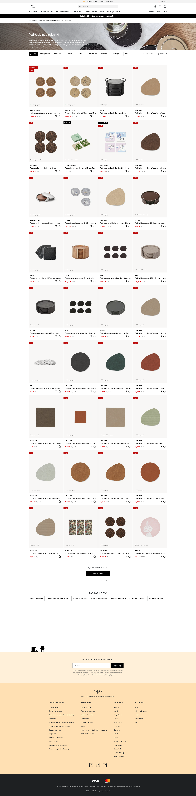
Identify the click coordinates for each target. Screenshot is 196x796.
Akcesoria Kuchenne (88, 711)
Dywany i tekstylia (90, 12)
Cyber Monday (119, 753)
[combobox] (162, 1)
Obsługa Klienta (54, 707)
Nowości (151, 12)
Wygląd (116, 54)
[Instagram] (98, 764)
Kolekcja (104, 54)
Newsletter (52, 718)
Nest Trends (118, 745)
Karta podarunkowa (87, 734)
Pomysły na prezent (120, 741)
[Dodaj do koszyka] (60, 116)
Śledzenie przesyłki (55, 730)
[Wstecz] (29, 598)
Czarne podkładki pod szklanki (58, 598)
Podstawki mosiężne (80, 598)
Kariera (137, 715)
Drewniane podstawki (137, 598)
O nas (136, 707)
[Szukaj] (80, 6)
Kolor (80, 54)
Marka (70, 54)
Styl (126, 54)
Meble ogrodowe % (113, 12)
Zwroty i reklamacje (55, 711)
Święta (116, 734)
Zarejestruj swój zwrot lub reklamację (61, 715)
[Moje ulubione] (160, 6)
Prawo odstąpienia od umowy (59, 749)
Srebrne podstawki (36, 598)
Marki (158, 12)
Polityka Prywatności (56, 737)
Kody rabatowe (119, 756)
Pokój (116, 737)
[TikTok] (104, 764)
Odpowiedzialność (141, 711)
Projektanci (118, 715)
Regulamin (52, 734)
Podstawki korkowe (156, 598)
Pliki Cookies (53, 741)
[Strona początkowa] (32, 6)
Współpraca (139, 718)
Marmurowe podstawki (99, 598)
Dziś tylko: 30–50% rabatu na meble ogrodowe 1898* (98, 16)
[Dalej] (167, 598)
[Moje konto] (155, 6)
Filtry (34, 54)
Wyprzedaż (118, 722)
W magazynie (45, 54)
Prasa (136, 722)
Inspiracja (117, 707)
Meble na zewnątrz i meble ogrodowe (94, 730)
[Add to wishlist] (56, 116)
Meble (102, 12)
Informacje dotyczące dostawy (59, 726)
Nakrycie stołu (34, 12)
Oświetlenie (77, 12)
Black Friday (118, 749)
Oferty (165, 12)
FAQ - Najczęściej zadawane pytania (61, 722)
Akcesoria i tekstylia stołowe (47, 20)
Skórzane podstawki (118, 598)
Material (92, 54)
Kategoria (57, 54)
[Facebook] (91, 764)
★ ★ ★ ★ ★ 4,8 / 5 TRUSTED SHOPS (99, 3)
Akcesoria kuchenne (63, 12)
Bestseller (117, 730)
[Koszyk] (165, 6)
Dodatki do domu (47, 12)
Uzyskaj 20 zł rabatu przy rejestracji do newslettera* (99, 1)
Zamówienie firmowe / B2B (58, 745)
